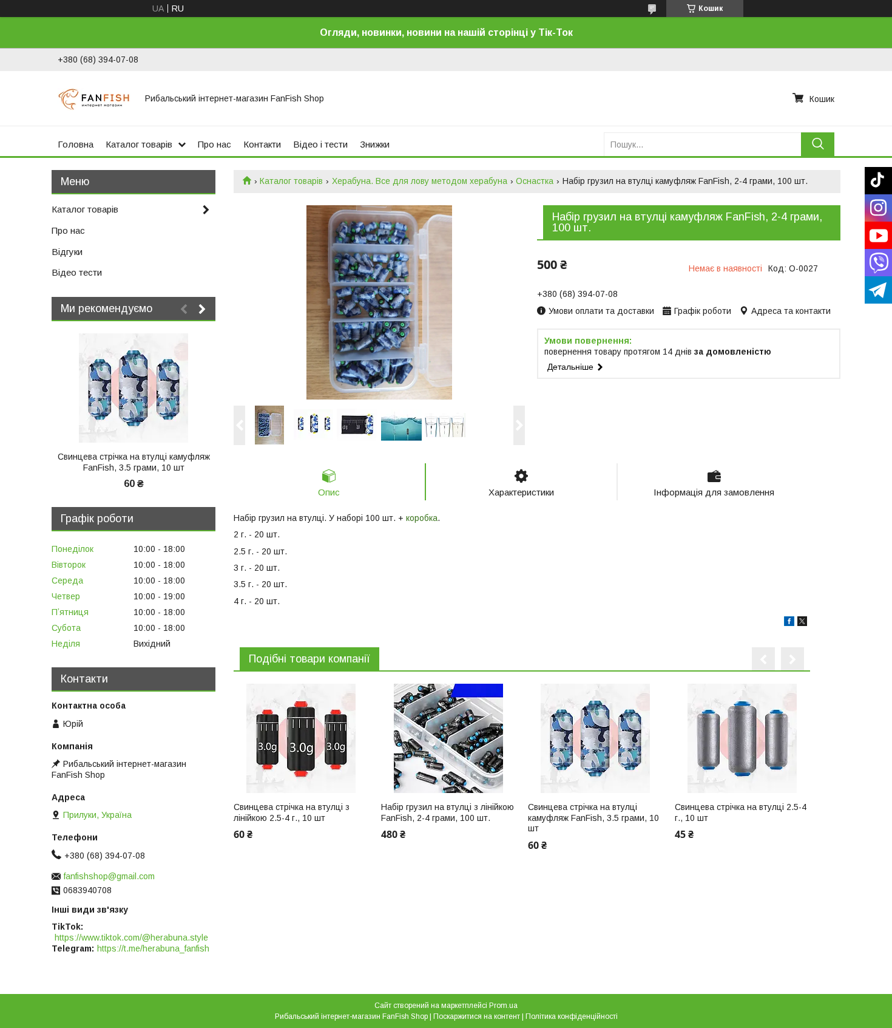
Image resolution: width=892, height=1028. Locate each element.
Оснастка (534, 181)
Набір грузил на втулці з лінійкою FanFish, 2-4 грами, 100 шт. (447, 812)
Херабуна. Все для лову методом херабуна (419, 181)
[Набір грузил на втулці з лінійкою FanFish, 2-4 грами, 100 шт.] (448, 738)
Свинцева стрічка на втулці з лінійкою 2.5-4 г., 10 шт (292, 812)
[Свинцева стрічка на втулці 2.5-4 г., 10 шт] (742, 738)
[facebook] (789, 623)
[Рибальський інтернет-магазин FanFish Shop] (94, 98)
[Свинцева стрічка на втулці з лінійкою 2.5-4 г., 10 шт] (301, 738)
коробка (422, 518)
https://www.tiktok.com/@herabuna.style (131, 937)
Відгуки (67, 252)
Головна (75, 144)
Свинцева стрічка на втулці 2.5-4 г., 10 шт (740, 812)
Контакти (262, 144)
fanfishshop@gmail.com (109, 876)
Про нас (214, 144)
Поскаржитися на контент (476, 1016)
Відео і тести (320, 144)
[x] (802, 623)
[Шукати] (817, 144)
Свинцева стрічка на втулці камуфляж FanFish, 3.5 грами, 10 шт (593, 817)
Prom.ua (503, 1005)
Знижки (375, 144)
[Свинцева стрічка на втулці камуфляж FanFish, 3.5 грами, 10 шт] (595, 738)
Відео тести (77, 272)
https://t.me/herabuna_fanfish (153, 948)
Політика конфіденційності (571, 1016)
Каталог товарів (139, 144)
